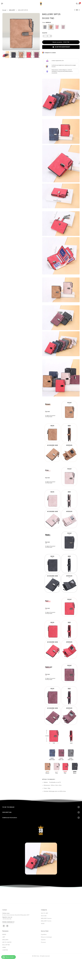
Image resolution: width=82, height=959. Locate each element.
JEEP (3, 937)
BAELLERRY (12, 10)
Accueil (4, 10)
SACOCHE (43, 915)
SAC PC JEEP (44, 913)
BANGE (4, 934)
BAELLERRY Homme (46, 918)
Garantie (43, 939)
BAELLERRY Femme (46, 921)
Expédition (44, 934)
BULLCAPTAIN (6, 944)
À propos (43, 942)
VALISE (42, 923)
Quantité (44, 33)
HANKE (4, 947)
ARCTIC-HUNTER (6, 942)
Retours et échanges (46, 937)
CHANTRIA (5, 950)
